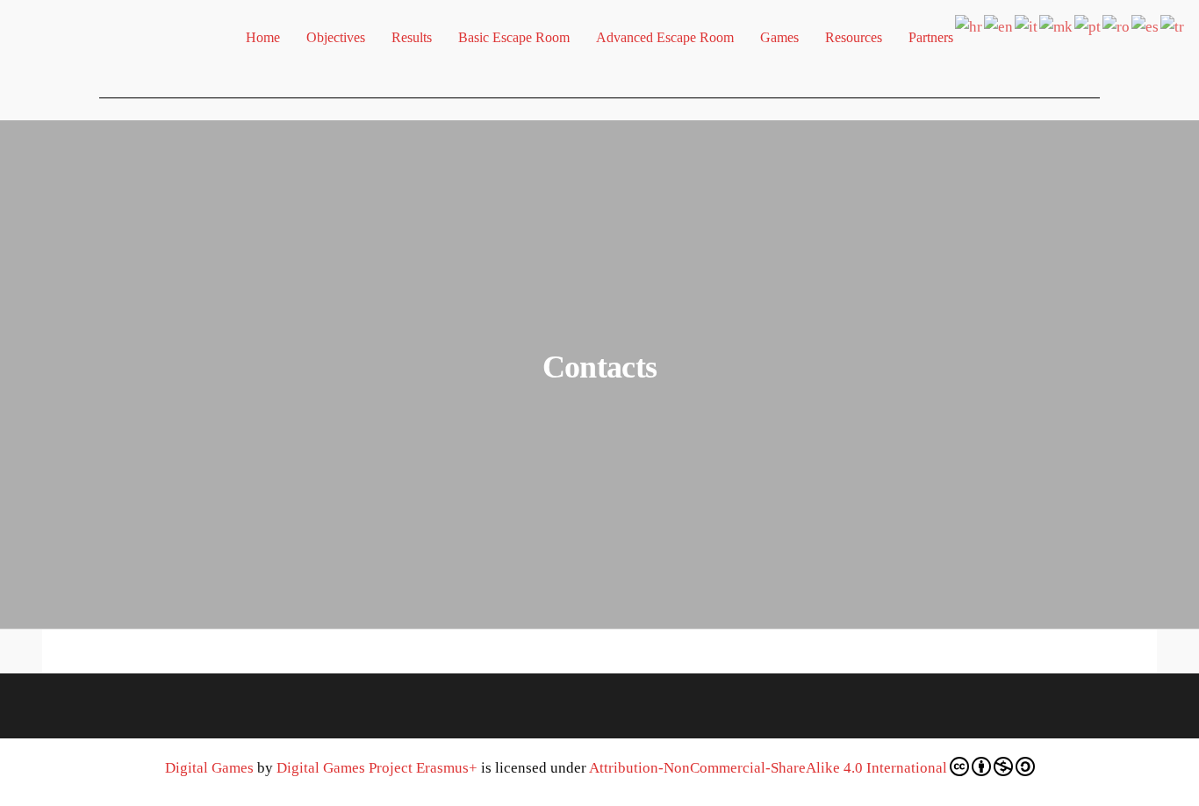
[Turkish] (1173, 25)
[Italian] (1027, 25)
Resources (853, 37)
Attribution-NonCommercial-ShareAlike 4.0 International (768, 767)
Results (411, 37)
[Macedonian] (1056, 25)
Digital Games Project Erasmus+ (376, 767)
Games (779, 37)
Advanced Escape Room (665, 37)
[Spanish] (1145, 25)
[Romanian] (1116, 25)
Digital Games (209, 767)
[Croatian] (969, 25)
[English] (999, 25)
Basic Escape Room (514, 37)
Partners (930, 37)
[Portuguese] (1088, 25)
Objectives (335, 37)
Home (263, 37)
